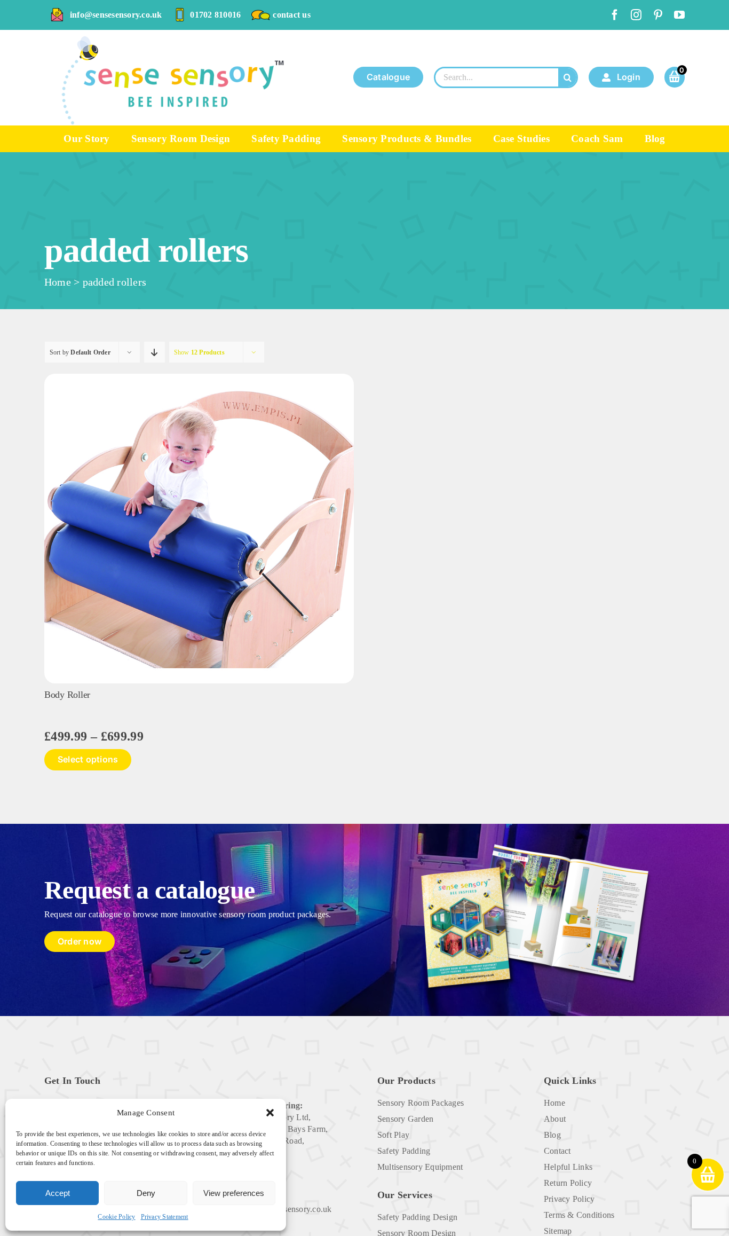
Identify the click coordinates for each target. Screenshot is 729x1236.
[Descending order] (154, 352)
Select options (88, 759)
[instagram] (636, 15)
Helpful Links (568, 1166)
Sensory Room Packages (420, 1102)
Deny (146, 1193)
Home (57, 282)
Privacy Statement (164, 1217)
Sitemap (558, 1230)
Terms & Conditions (579, 1214)
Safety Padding (403, 1150)
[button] (270, 1112)
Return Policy (568, 1182)
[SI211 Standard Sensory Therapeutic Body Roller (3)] (199, 377)
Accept (57, 1193)
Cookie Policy (116, 1217)
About (555, 1118)
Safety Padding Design (417, 1217)
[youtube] (679, 15)
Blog (552, 1134)
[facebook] (614, 15)
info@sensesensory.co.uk (116, 14)
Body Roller (67, 694)
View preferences (233, 1193)
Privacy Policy (569, 1198)
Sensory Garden (405, 1118)
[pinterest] (658, 15)
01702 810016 (215, 14)
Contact (557, 1150)
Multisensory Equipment (420, 1166)
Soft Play (393, 1134)
